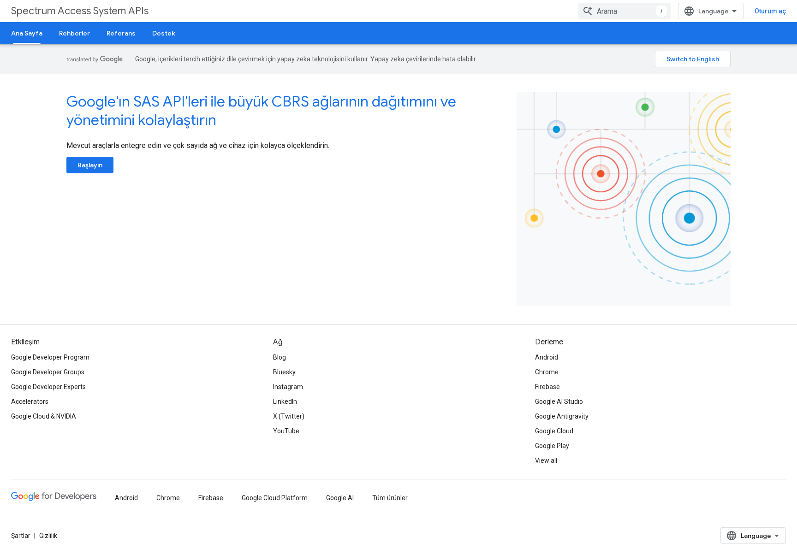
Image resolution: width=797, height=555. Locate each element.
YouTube (286, 431)
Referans (121, 33)
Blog (279, 357)
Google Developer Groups (47, 372)
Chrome (547, 372)
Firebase (547, 386)
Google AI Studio (559, 401)
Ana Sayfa (26, 33)
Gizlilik (48, 535)
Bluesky (284, 372)
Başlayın (89, 165)
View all (546, 460)
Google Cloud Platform (275, 498)
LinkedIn (285, 401)
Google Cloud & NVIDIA (43, 416)
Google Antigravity (562, 416)
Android (546, 357)
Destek (163, 33)
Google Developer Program (50, 357)
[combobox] (624, 11)
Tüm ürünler (390, 498)
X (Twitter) (288, 416)
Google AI (340, 498)
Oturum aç (770, 11)
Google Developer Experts (48, 386)
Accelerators (29, 401)
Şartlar (20, 535)
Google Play (552, 445)
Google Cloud (554, 431)
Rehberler (74, 33)
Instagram (288, 386)
